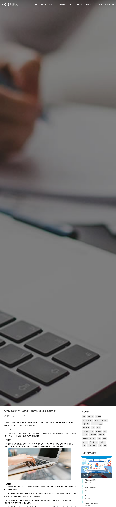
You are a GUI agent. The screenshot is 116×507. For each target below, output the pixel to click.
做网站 (100, 424)
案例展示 (52, 4)
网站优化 (71, 4)
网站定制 (98, 416)
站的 (104, 438)
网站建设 (43, 4)
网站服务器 (86, 427)
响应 (94, 445)
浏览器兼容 (86, 424)
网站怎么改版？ (89, 495)
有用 (84, 445)
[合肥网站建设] (10, 4)
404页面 (90, 416)
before (94, 424)
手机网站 (101, 435)
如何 (84, 416)
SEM (104, 431)
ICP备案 (85, 438)
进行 (98, 427)
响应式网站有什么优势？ (91, 480)
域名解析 (104, 420)
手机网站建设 (93, 442)
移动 (99, 438)
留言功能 (98, 431)
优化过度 (92, 438)
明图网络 (7, 416)
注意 (93, 427)
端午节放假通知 (87, 420)
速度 (89, 445)
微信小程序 (61, 4)
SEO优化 (97, 420)
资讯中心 (80, 4)
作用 (100, 445)
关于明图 (88, 4)
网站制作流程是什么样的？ (92, 503)
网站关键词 (93, 435)
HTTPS (85, 435)
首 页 (36, 4)
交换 (105, 445)
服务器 (85, 442)
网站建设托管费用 (88, 431)
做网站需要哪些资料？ (89, 475)
